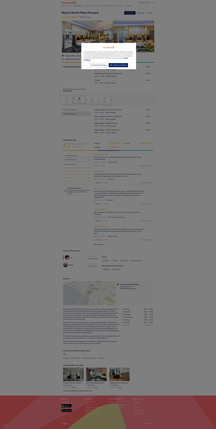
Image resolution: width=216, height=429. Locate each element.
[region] (108, 56)
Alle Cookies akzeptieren (118, 65)
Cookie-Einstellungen (98, 65)
